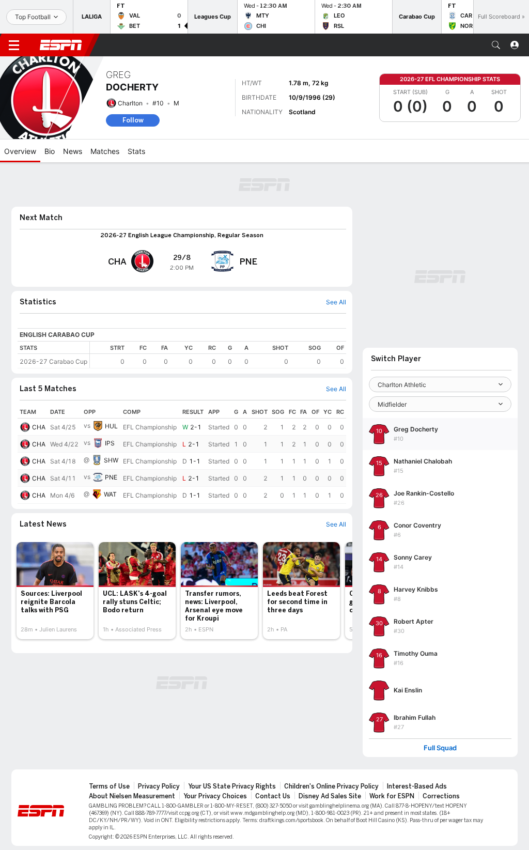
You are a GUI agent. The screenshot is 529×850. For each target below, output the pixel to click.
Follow (133, 120)
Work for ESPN (391, 796)
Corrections (441, 796)
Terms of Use (109, 786)
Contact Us (272, 796)
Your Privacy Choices (215, 796)
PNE (111, 477)
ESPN (61, 45)
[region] (218, 354)
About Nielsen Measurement (132, 796)
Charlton (130, 103)
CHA (38, 427)
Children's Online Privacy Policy (331, 786)
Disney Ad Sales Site (330, 796)
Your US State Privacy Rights (232, 786)
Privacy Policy (159, 786)
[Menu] (14, 45)
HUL (111, 426)
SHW (111, 460)
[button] (496, 45)
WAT (110, 494)
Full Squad (440, 748)
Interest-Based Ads (417, 786)
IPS (110, 443)
